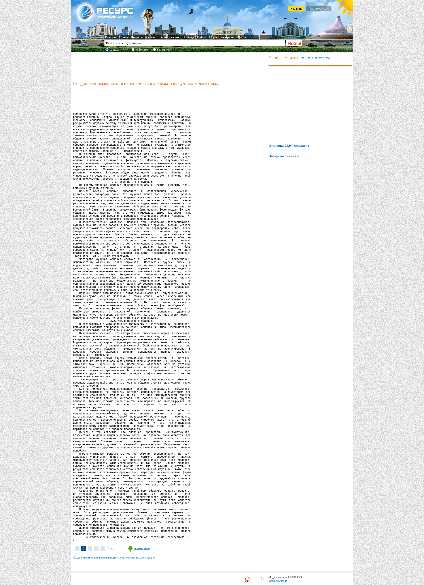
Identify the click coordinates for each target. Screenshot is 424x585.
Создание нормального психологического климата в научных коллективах (114, 557)
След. (111, 548)
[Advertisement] (169, 66)
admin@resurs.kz (278, 580)
